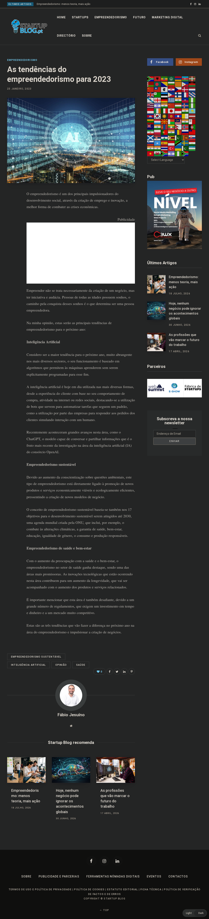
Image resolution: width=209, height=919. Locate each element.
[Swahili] (178, 143)
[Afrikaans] (150, 78)
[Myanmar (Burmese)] (171, 126)
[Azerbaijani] (185, 78)
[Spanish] (164, 143)
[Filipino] (171, 94)
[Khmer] (150, 116)
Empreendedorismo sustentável (36, 656)
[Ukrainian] (178, 148)
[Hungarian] (178, 105)
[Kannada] (185, 110)
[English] (150, 94)
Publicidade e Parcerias (59, 876)
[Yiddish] (171, 153)
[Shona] (171, 137)
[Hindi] (164, 105)
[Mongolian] (164, 126)
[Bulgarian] (171, 84)
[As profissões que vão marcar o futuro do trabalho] (115, 770)
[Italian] (164, 110)
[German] (164, 100)
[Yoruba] (178, 153)
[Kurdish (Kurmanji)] (164, 116)
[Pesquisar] (199, 35)
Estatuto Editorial (122, 889)
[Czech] (178, 89)
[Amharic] (164, 78)
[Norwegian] (185, 126)
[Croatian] (171, 89)
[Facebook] (91, 861)
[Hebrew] (157, 105)
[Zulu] (185, 153)
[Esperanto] (157, 94)
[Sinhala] (185, 137)
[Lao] (178, 116)
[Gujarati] (178, 100)
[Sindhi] (178, 137)
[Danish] (185, 89)
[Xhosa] (164, 153)
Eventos (154, 876)
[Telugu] (157, 148)
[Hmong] (171, 105)
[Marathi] (157, 126)
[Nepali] (178, 126)
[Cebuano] (185, 84)
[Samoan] (192, 132)
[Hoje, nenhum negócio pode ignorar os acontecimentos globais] (71, 770)
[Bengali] (157, 84)
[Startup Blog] (29, 27)
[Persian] (150, 132)
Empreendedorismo (110, 17)
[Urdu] (185, 148)
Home (61, 17)
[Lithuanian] (150, 121)
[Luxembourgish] (157, 121)
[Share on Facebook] (11, 205)
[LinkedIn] (11, 227)
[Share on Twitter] (117, 671)
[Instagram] (104, 861)
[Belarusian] (150, 84)
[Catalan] (178, 84)
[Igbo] (192, 105)
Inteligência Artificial (28, 664)
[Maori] (150, 126)
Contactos (178, 876)
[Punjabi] (171, 132)
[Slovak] (192, 137)
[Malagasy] (171, 121)
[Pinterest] (11, 216)
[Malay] (178, 121)
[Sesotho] (164, 137)
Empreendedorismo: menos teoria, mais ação (25, 795)
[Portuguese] (164, 132)
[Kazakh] (192, 110)
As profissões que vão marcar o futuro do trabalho (184, 340)
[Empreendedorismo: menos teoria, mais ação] (26, 770)
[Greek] (171, 100)
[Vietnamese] (150, 153)
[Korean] (157, 116)
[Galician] (150, 100)
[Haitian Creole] (185, 100)
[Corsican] (164, 89)
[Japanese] (171, 110)
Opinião (61, 664)
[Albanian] (157, 78)
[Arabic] (171, 78)
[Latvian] (192, 116)
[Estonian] (164, 94)
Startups (80, 17)
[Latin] (185, 116)
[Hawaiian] (150, 105)
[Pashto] (192, 126)
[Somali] (157, 143)
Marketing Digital (167, 17)
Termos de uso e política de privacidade (40, 889)
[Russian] (185, 132)
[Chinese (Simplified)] (150, 89)
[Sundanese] (171, 143)
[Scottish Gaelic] (150, 137)
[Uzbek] (192, 148)
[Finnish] (178, 94)
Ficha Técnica (150, 889)
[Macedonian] (164, 121)
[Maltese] (192, 121)
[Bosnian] (164, 84)
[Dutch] (192, 89)
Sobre (87, 35)
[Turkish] (171, 148)
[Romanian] (178, 132)
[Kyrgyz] (171, 116)
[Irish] (157, 110)
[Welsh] (157, 153)
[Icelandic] (185, 105)
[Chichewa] (192, 84)
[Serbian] (157, 137)
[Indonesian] (150, 110)
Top (105, 910)
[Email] (11, 238)
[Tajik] (192, 143)
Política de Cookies (89, 889)
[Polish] (157, 132)
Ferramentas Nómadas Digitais (113, 876)
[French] (185, 94)
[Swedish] (185, 143)
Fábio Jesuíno (71, 714)
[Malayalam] (185, 121)
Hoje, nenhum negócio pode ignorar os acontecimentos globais (74, 3)
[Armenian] (178, 78)
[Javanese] (178, 110)
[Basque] (192, 78)
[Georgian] (157, 100)
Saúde (80, 664)
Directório (66, 35)
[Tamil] (150, 148)
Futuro (139, 17)
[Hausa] (192, 100)
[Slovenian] (150, 143)
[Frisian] (192, 94)
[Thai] (164, 148)
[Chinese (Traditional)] (157, 89)
